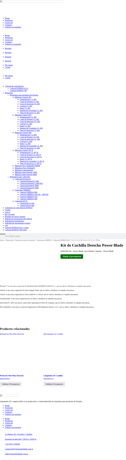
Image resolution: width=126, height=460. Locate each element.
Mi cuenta (9, 65)
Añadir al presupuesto (72, 256)
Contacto (8, 25)
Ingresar (8, 57)
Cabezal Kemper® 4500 (29, 188)
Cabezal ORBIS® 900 (28, 199)
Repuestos (9, 93)
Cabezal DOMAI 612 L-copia (16, 228)
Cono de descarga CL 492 (30, 122)
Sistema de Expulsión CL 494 (31, 146)
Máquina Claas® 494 (23, 133)
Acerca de (9, 23)
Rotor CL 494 (25, 144)
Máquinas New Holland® (25, 168)
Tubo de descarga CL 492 (30, 130)
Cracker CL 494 (26, 141)
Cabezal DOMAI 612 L (19, 88)
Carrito (7, 67)
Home (7, 18)
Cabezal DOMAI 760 (18, 91)
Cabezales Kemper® (23, 179)
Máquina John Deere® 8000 (26, 175)
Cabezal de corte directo (14, 86)
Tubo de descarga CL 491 (30, 113)
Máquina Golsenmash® (24, 170)
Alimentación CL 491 (28, 99)
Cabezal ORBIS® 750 (28, 197)
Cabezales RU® (21, 201)
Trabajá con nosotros (13, 27)
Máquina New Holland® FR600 (27, 166)
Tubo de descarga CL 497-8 (30, 163)
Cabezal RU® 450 (27, 203)
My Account (10, 214)
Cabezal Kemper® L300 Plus (31, 183)
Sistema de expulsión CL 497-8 (32, 161)
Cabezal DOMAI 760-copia (16, 230)
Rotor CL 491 (25, 108)
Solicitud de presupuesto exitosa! (17, 223)
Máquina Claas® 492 (23, 115)
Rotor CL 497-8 (26, 159)
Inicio (2, 240)
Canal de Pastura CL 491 (29, 102)
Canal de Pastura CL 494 (29, 137)
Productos (9, 20)
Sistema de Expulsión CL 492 (31, 128)
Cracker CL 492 (26, 124)
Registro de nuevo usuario (15, 217)
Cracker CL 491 (26, 106)
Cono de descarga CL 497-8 (31, 157)
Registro (8, 48)
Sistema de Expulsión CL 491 (31, 110)
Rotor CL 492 (25, 126)
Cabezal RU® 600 (27, 205)
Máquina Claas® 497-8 (24, 150)
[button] (63, 31)
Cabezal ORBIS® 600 (28, 192)
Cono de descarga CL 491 (30, 104)
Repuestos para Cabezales (20, 177)
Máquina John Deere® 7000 (26, 172)
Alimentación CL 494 (28, 135)
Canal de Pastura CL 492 (29, 119)
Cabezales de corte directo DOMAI (18, 208)
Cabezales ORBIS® (23, 190)
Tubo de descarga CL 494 (30, 148)
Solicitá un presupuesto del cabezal (18, 219)
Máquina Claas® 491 (23, 97)
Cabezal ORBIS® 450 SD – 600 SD (34, 194)
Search (2, 234)
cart (6, 225)
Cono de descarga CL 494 (30, 139)
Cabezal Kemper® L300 (29, 181)
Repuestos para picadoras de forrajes (24, 95)
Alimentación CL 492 (28, 117)
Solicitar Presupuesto (11, 384)
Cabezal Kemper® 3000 (29, 186)
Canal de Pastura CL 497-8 (30, 155)
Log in (7, 212)
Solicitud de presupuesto (14, 221)
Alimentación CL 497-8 (29, 152)
